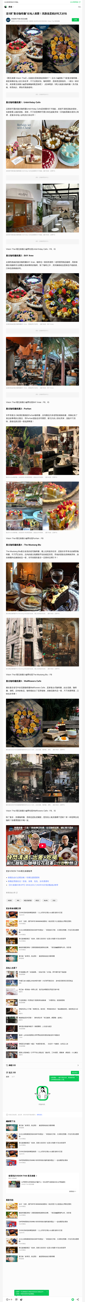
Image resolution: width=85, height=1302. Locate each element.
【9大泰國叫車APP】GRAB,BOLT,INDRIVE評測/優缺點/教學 (33, 885)
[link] (16, 1299)
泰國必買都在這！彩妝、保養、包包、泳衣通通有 (28, 881)
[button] (9, 1299)
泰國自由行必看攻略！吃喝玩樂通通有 (24, 877)
